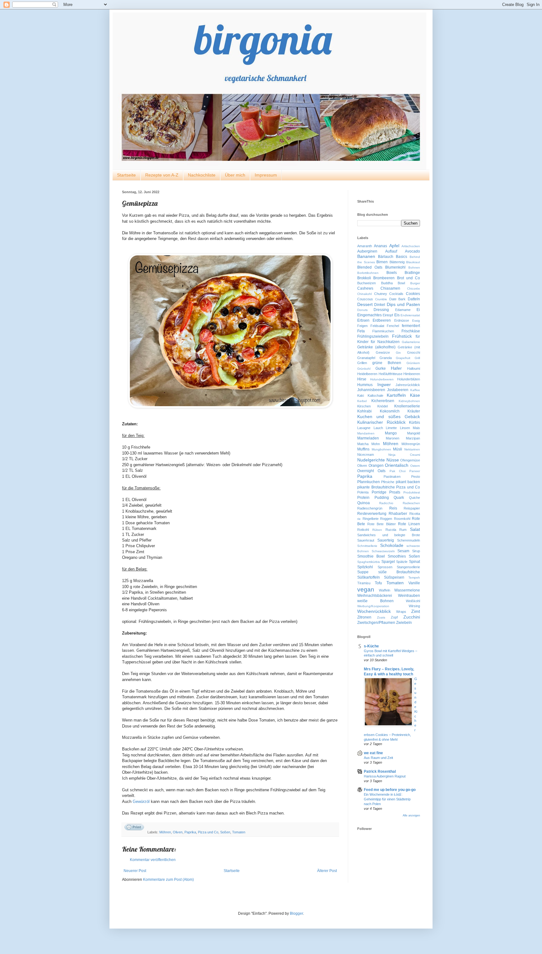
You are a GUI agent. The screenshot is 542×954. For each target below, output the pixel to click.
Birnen (382, 262)
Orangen (376, 465)
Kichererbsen (382, 401)
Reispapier (412, 508)
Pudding (382, 497)
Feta (361, 331)
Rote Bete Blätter (381, 524)
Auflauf (391, 251)
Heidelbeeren (367, 374)
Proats (394, 492)
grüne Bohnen (386, 363)
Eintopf (388, 315)
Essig (416, 320)
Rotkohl (363, 530)
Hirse (361, 379)
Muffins (363, 449)
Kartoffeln (396, 395)
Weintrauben (409, 595)
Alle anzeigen (411, 815)
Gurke (380, 368)
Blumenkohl (395, 267)
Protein (363, 497)
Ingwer (384, 384)
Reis (393, 508)
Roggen (386, 519)
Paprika (190, 832)
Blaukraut (413, 262)
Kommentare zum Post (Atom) (168, 879)
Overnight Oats (371, 471)
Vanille (414, 583)
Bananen (366, 256)
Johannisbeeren (371, 390)
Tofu (378, 583)
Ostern (415, 465)
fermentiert (411, 326)
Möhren (165, 832)
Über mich (235, 174)
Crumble (381, 299)
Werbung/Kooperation (373, 606)
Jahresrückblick (408, 385)
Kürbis (414, 422)
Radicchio (386, 503)
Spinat (414, 561)
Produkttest (411, 492)
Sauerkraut (365, 540)
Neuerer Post (135, 871)
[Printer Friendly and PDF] (134, 828)
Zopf (394, 617)
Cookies (413, 294)
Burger (415, 283)
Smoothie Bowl (371, 556)
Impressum (266, 174)
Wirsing (414, 606)
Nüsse (392, 459)
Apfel (394, 245)
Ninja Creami (404, 454)
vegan (365, 589)
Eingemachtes (369, 315)
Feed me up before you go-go (390, 790)
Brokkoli (364, 278)
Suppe (363, 572)
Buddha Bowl (393, 283)
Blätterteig (397, 262)
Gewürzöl (141, 801)
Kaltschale (375, 395)
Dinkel (379, 305)
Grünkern (413, 363)
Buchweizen (366, 283)
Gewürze (383, 352)
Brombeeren (384, 278)
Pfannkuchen (368, 482)
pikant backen (408, 482)
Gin (398, 352)
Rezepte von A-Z (161, 174)
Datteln (414, 299)
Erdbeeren (382, 320)
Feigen (362, 326)
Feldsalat (377, 326)
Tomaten (238, 832)
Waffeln (384, 590)
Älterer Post (327, 871)
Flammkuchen (383, 331)
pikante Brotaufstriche (376, 487)
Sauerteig (385, 540)
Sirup (416, 551)
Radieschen (411, 503)
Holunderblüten (408, 379)
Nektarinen (412, 449)
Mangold (413, 433)
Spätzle (401, 562)
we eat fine (373, 753)
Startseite (126, 174)
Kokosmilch (390, 411)
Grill (417, 358)
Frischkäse (410, 331)
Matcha (363, 444)
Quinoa (363, 503)
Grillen (362, 363)
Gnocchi (413, 352)
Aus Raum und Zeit (378, 758)
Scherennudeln (408, 540)
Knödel (382, 406)
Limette (391, 428)
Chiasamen (390, 288)
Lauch (378, 428)
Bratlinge (412, 272)
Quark (399, 497)
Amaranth (364, 246)
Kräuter (413, 411)
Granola (386, 358)
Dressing (381, 310)
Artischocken (410, 246)
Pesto (415, 476)
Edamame (403, 310)
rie (359, 519)
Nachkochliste (201, 174)
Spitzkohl (365, 567)
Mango (391, 433)
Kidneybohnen (409, 401)
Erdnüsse (401, 320)
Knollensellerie (407, 406)
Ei (418, 310)
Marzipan (413, 438)
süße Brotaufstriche (399, 572)
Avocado (412, 251)
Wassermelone (407, 590)
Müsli (397, 449)
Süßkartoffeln (368, 577)
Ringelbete (371, 519)
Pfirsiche (387, 482)
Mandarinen (366, 433)
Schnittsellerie (367, 546)
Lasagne (363, 428)
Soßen (225, 832)
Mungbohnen (381, 449)
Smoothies (397, 556)
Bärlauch (385, 256)
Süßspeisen (394, 577)
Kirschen (364, 406)
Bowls (391, 272)
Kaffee (415, 390)
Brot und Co (408, 278)
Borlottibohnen (368, 273)
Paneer (414, 471)
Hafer (396, 368)
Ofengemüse (410, 460)
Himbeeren (411, 374)
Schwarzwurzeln (383, 551)
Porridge (379, 492)
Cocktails (396, 294)
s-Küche (371, 646)
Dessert (365, 304)
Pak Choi (398, 471)
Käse (415, 395)
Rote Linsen (409, 524)
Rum (402, 530)
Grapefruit (403, 358)
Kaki (360, 395)
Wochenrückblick (374, 611)
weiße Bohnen (375, 601)
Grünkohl (363, 368)
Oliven (178, 832)
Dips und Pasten (403, 304)
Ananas (380, 246)
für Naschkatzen (385, 342)
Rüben (377, 530)
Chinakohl (364, 294)
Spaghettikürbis (368, 562)
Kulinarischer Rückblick (381, 422)
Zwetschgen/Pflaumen (376, 622)
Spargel (388, 561)
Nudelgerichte (371, 459)
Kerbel (362, 401)
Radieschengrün (369, 508)
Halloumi (413, 368)
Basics (401, 256)
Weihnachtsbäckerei (374, 595)
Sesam (403, 551)
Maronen (392, 438)
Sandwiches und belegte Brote (388, 535)
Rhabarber (398, 513)
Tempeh (414, 577)
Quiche (414, 497)
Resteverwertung (371, 513)
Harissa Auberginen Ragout (385, 776)
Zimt (415, 611)
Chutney (380, 294)
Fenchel (393, 326)
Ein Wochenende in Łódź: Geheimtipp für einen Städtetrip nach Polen (387, 799)
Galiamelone (411, 342)
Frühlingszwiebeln (373, 336)
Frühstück (402, 336)
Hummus (365, 385)
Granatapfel (366, 358)
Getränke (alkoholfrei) (376, 347)
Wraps (401, 611)
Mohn (375, 444)
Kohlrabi (364, 411)
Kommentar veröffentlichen (153, 860)
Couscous (365, 299)
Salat (415, 529)
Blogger (296, 913)
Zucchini (411, 616)
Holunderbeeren (382, 379)
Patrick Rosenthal (380, 771)
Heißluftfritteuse (390, 374)
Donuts (362, 310)
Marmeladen (368, 438)
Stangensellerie (408, 567)
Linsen (405, 428)
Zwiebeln (404, 622)
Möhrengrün (410, 444)
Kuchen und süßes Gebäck (388, 416)
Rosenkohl (402, 519)
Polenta (363, 492)
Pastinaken (392, 476)
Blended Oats (369, 267)
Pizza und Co (208, 832)
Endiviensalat (410, 315)
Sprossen (385, 567)
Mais (416, 428)
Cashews (365, 288)
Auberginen (367, 251)
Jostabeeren (397, 390)
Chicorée (413, 288)
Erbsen (363, 320)
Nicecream (365, 454)
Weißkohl (413, 601)
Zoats (381, 617)
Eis (397, 315)
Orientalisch (396, 465)
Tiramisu (363, 583)
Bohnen (414, 267)
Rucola (390, 530)
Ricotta (414, 513)
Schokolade (391, 545)
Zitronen (364, 617)
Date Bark (397, 299)
